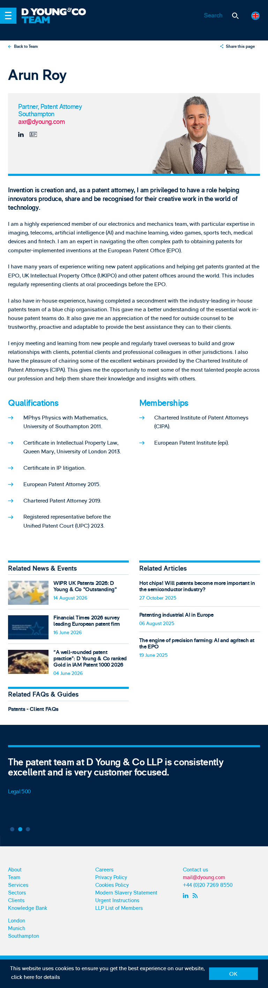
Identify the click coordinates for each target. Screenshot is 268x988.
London (16, 921)
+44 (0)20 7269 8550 (208, 885)
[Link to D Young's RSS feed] (197, 896)
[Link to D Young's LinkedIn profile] (186, 896)
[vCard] (32, 135)
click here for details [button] (35, 977)
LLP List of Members (119, 908)
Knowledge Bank (27, 908)
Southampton (23, 936)
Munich (16, 928)
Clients (16, 900)
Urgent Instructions (117, 900)
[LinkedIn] (22, 135)
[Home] (58, 12)
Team (14, 877)
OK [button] (233, 974)
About (15, 870)
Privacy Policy (111, 877)
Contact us (195, 870)
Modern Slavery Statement (126, 893)
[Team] (58, 24)
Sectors (17, 893)
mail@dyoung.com (204, 877)
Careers (104, 870)
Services (18, 885)
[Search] (235, 16)
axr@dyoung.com (41, 122)
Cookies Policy (112, 885)
